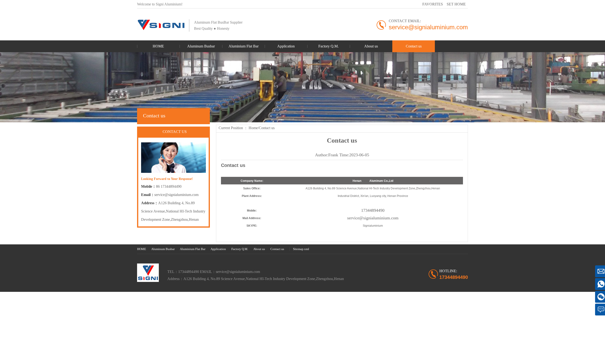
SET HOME (456, 4)
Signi (365, 181)
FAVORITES (432, 4)
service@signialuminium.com (176, 195)
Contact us (267, 128)
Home (253, 128)
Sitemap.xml (301, 249)
